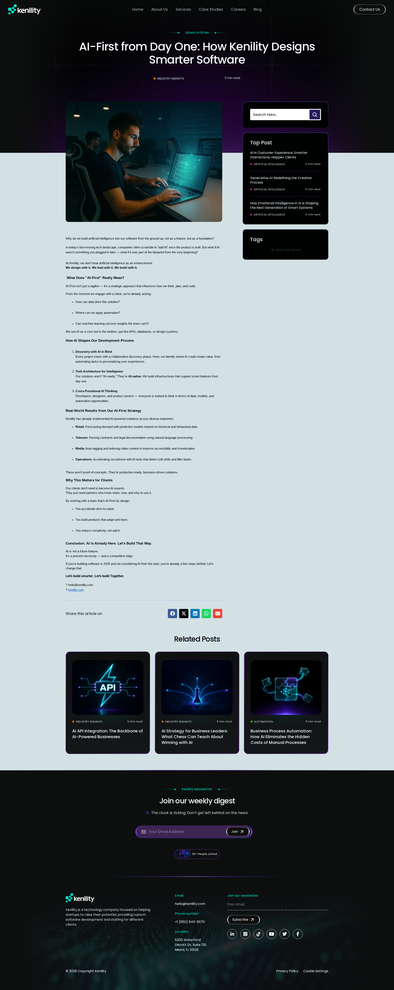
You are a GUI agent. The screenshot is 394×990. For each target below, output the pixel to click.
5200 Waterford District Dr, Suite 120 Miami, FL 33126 (190, 944)
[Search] (314, 114)
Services (183, 9)
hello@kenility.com (190, 903)
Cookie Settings (315, 971)
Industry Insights (170, 78)
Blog (258, 9)
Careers (238, 9)
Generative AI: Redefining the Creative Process (281, 180)
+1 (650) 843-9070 (190, 921)
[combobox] (279, 114)
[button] (172, 613)
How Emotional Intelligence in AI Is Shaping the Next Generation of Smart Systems (284, 205)
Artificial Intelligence (269, 164)
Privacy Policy (287, 971)
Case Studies (211, 9)
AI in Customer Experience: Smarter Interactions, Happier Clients (279, 155)
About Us (159, 9)
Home (137, 9)
